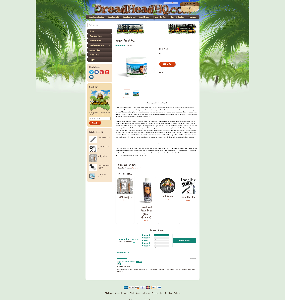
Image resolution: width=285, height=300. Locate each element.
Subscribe (95, 123)
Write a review (137, 168)
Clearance (192, 17)
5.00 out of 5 (134, 239)
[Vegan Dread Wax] (127, 94)
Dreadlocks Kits (114, 17)
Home (92, 31)
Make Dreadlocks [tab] (96, 36)
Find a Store (135, 293)
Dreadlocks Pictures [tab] (97, 45)
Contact (155, 293)
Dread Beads (144, 17)
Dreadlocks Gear (159, 17)
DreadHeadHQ (109, 7)
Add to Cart (167, 64)
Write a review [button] (184, 240)
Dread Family (94, 54)
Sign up (174, 3)
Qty (160, 54)
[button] (121, 46)
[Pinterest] (102, 72)
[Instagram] (91, 77)
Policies (177, 293)
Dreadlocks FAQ (96, 40)
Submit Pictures (121, 293)
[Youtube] (107, 72)
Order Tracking (166, 293)
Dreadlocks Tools (129, 17)
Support (92, 59)
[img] (122, 258)
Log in (166, 3)
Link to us (146, 293)
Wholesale (109, 293)
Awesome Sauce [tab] (95, 50)
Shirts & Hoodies (177, 17)
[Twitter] (91, 72)
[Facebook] (96, 72)
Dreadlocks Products (97, 17)
